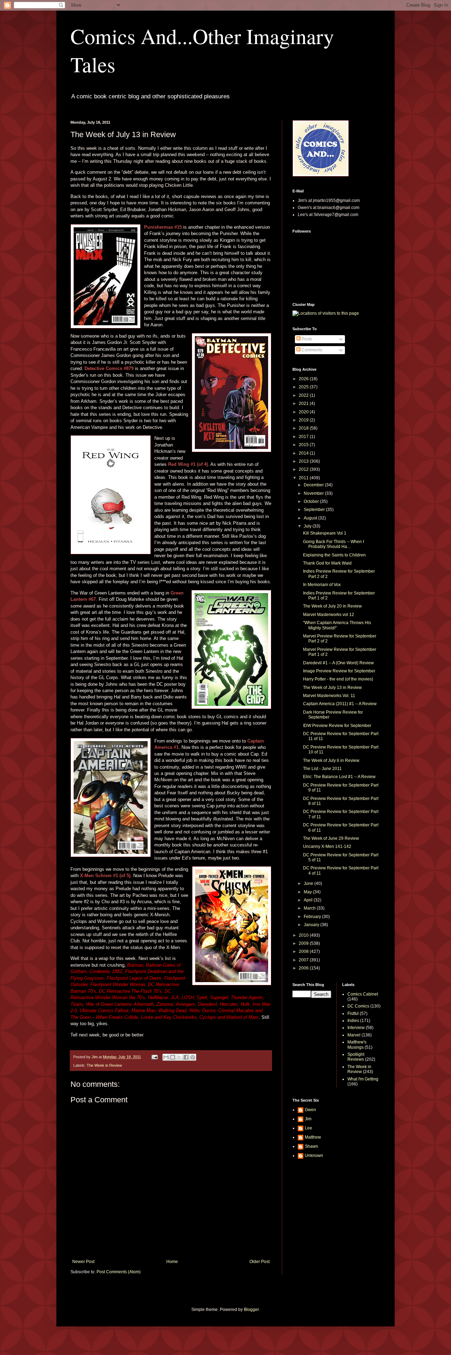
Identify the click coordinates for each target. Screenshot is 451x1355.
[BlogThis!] (172, 1057)
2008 (304, 951)
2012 (304, 469)
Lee (308, 1128)
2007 (304, 959)
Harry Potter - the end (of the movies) (338, 679)
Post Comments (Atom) (119, 1271)
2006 (304, 968)
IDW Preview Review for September (337, 725)
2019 (304, 420)
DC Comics (358, 1006)
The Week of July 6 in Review (331, 760)
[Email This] (165, 1057)
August (311, 518)
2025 (304, 386)
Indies (353, 1020)
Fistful (353, 1013)
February (313, 916)
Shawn (311, 1146)
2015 (304, 444)
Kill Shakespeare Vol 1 (324, 533)
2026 (304, 378)
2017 (304, 436)
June (309, 883)
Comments (311, 349)
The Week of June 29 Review (331, 838)
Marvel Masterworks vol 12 (328, 614)
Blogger (251, 1309)
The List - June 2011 (322, 768)
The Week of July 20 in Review (332, 606)
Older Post (259, 1261)
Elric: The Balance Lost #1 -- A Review (339, 776)
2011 (304, 477)
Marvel (353, 1035)
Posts (306, 339)
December (314, 484)
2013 (304, 461)
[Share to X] (179, 1057)
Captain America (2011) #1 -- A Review (340, 703)
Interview (356, 1027)
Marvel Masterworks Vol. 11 (329, 695)
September (315, 509)
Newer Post (83, 1261)
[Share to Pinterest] (192, 1057)
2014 (304, 453)
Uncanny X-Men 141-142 (327, 846)
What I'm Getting (362, 1079)
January (312, 924)
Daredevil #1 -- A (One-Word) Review (338, 662)
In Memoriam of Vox (322, 584)
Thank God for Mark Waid (327, 563)
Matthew (313, 1137)
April (309, 900)
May (308, 891)
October (312, 501)
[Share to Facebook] (186, 1057)
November (314, 493)
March (310, 908)
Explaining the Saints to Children (334, 555)
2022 (304, 395)
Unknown (314, 1155)
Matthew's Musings (356, 1044)
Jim (308, 1118)
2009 (304, 943)
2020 (304, 411)
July (308, 526)
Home (172, 1261)
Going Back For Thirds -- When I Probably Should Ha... (333, 544)
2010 (304, 935)
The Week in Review (104, 1065)
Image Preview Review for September (339, 671)
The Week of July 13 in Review (332, 687)
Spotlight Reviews (355, 1057)
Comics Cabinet (362, 994)
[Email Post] (154, 1057)
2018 (304, 428)
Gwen (310, 1109)
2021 (304, 403)
